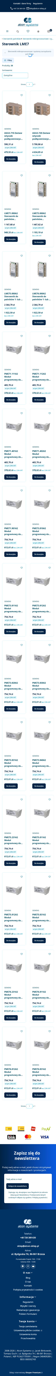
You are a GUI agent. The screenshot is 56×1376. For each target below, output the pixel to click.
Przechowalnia (28, 1338)
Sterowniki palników (12, 39)
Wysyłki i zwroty (28, 1306)
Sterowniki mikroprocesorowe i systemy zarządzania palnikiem (38, 39)
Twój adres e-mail (14, 1179)
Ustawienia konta (28, 1334)
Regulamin (38, 3)
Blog (28, 1277)
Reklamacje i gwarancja (28, 1310)
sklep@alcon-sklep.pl (37, 8)
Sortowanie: (7, 70)
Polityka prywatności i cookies (28, 1289)
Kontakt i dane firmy (22, 3)
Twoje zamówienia (28, 1326)
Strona (23, 84)
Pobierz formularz (28, 1314)
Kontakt (28, 1285)
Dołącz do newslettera (17, 1186)
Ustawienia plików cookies (27, 1330)
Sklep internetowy (25, 1372)
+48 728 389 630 (19, 8)
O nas (28, 1281)
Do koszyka (11, 159)
